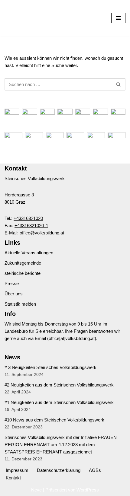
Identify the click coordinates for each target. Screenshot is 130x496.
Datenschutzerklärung (58, 470)
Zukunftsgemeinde (23, 262)
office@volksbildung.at (42, 232)
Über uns (14, 293)
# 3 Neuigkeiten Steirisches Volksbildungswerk (50, 367)
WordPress (87, 489)
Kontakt (13, 477)
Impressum (17, 470)
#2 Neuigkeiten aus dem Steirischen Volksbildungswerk (59, 384)
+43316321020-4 (31, 225)
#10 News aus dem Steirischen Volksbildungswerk (54, 419)
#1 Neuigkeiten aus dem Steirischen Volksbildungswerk (59, 402)
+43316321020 (28, 218)
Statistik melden (20, 304)
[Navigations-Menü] (118, 18)
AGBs (95, 470)
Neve (36, 489)
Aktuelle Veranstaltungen (29, 252)
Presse (12, 283)
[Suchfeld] (118, 84)
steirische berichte (23, 273)
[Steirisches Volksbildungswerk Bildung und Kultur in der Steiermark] (23, 18)
